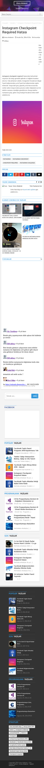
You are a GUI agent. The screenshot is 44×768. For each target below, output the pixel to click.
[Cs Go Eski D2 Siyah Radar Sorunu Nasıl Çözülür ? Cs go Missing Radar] (12, 235)
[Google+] (16, 174)
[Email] (39, 174)
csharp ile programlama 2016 (19, 739)
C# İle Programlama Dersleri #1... (23, 695)
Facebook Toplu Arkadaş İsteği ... (25, 652)
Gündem (12, 23)
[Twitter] (10, 174)
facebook (13, 742)
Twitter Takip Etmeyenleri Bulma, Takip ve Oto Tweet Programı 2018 (24, 458)
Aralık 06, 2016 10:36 (23, 37)
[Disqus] (22, 293)
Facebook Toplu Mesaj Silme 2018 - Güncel (25, 466)
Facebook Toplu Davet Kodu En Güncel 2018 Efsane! (12, 217)
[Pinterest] (22, 174)
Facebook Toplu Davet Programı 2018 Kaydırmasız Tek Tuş (26, 449)
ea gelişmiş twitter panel (17, 745)
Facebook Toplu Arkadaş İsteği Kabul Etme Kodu (26, 482)
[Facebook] (5, 174)
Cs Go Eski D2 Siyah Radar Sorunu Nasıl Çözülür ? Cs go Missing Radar (11, 251)
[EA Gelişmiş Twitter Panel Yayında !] (32, 210)
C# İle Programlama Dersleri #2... (23, 686)
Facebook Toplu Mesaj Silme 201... (24, 618)
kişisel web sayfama (29, 190)
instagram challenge (27, 163)
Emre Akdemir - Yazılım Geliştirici (21, 764)
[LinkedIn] (27, 174)
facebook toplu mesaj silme (18, 751)
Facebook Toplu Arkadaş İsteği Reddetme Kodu (26, 551)
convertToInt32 (14, 733)
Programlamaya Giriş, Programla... (24, 704)
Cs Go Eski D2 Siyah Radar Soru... (25, 643)
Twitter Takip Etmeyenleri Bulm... (25, 609)
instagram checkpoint (20, 159)
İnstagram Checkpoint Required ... (24, 627)
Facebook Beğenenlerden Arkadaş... (25, 670)
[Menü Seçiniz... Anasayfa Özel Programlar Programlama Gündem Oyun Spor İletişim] (22, 14)
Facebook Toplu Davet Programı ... (24, 600)
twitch (12, 730)
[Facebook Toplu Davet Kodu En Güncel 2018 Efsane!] (12, 209)
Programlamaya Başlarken (24, 524)
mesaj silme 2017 (28, 727)
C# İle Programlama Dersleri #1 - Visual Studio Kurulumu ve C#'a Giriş (26, 508)
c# (30, 748)
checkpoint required (10, 163)
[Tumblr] (33, 174)
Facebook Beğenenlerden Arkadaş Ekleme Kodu (31, 237)
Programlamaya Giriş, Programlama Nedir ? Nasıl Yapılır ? (24, 517)
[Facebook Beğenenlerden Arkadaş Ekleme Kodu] (32, 229)
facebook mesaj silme (24, 742)
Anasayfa (5, 23)
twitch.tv (24, 733)
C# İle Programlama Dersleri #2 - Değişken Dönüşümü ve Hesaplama (26, 500)
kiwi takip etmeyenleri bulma (19, 748)
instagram (7, 159)
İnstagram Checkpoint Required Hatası (19, 30)
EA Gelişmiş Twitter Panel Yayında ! (31, 219)
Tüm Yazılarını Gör (36, 186)
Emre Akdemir (9, 37)
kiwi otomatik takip (15, 727)
